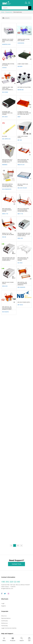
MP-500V (20, 304)
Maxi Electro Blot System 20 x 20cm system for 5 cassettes (7, 161)
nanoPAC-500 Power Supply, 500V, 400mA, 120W (7, 40)
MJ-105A (20, 262)
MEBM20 (4, 164)
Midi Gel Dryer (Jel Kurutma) (23, 185)
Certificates (4, 620)
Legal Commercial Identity (8, 628)
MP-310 (20, 140)
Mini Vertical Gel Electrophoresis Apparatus (22, 283)
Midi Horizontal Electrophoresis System (7, 210)
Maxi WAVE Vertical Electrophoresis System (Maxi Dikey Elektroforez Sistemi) (8, 185)
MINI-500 (5, 286)
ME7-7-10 (20, 213)
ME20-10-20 (21, 164)
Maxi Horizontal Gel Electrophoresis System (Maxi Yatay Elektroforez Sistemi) (24, 161)
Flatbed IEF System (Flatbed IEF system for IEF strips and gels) (24, 113)
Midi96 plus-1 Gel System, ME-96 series (8, 234)
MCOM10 (20, 66)
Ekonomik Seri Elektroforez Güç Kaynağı (7, 113)
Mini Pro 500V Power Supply (8, 283)
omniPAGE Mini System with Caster (23, 40)
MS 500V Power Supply (24, 302)
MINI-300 (20, 238)
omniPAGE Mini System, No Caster (8, 64)
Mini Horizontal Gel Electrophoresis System (23, 259)
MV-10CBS (5, 92)
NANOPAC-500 (6, 44)
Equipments (9, 12)
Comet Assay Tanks (23, 63)
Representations (5, 618)
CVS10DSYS (21, 43)
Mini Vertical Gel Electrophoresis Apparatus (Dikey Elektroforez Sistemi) (8, 308)
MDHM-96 (20, 89)
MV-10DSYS (5, 311)
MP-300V (5, 116)
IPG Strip (4, 136)
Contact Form (16, 564)
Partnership (4, 625)
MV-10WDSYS (21, 287)
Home (2, 12)
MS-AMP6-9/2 (6, 138)
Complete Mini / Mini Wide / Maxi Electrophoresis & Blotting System (7, 88)
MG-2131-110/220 (22, 188)
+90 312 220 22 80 (10, 582)
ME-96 (4, 237)
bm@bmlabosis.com (7, 588)
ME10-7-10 (5, 213)
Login (2, 603)
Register (3, 606)
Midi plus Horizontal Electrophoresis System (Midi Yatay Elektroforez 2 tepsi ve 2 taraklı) (23, 210)
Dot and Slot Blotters (24, 87)
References (4, 623)
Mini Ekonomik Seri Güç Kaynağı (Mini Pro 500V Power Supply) (8, 259)
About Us (4, 615)
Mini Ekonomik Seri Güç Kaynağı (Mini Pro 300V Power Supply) (24, 234)
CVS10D (4, 67)
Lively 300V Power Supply (23, 137)
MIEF (19, 116)
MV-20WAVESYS (6, 189)
